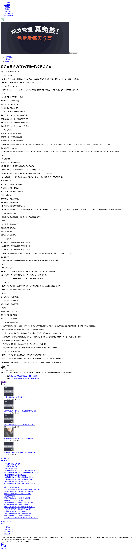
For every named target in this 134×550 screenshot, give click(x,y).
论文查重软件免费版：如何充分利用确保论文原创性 (21, 473)
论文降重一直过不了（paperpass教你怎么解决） (19, 502)
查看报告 (7, 5)
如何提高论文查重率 (11, 466)
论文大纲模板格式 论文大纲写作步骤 (16, 504)
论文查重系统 (8, 57)
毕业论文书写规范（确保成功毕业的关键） (18, 509)
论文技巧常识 (8, 13)
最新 (2, 460)
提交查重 (7, 2)
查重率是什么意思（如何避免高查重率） (17, 515)
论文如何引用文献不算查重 (13, 464)
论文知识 (7, 59)
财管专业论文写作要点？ (12, 487)
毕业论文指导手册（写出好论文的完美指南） (19, 491)
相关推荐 (4, 382)
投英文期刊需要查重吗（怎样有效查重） (17, 494)
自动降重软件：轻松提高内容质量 (15, 475)
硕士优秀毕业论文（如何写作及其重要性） (18, 498)
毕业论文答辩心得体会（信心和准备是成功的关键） (21, 518)
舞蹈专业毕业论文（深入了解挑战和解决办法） (19, 507)
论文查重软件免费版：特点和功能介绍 (16, 481)
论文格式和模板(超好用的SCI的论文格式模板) (24, 378)
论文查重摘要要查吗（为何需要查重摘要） (18, 513)
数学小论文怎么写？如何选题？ (14, 500)
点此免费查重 (73, 53)
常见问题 (7, 9)
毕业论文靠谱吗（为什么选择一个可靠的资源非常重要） (22, 489)
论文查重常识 (8, 11)
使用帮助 (7, 7)
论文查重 (7, 534)
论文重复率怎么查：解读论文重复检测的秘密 (19, 479)
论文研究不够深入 (10, 496)
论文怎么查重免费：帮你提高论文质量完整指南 (19, 483)
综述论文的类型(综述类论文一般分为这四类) (23, 376)
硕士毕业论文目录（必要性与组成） (16, 511)
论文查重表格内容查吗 (11, 468)
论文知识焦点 (8, 16)
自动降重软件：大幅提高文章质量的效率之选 (19, 477)
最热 (5, 460)
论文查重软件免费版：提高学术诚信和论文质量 (19, 470)
